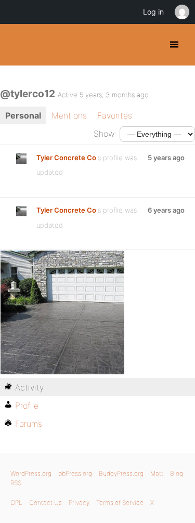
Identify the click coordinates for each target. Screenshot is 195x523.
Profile (26, 405)
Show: (105, 133)
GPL (16, 502)
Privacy (79, 502)
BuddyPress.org (17, 45)
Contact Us (45, 502)
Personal (23, 115)
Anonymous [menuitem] (181, 12)
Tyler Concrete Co (66, 157)
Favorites (114, 115)
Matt (156, 473)
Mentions (69, 115)
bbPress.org (75, 473)
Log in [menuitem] (153, 11)
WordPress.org (30, 473)
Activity (29, 387)
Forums (28, 424)
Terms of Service (120, 502)
